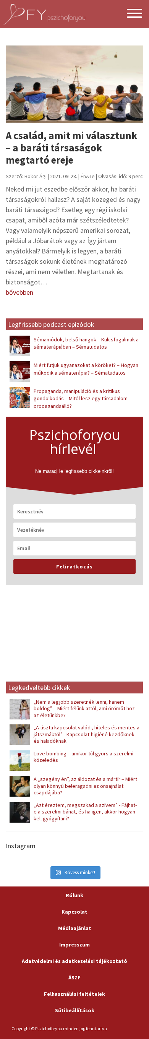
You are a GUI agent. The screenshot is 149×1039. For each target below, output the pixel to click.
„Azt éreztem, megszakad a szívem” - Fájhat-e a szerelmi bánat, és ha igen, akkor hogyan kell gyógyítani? (85, 812)
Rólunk (74, 895)
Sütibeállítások (74, 1010)
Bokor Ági (35, 176)
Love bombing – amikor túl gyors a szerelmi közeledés (83, 756)
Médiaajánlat (74, 928)
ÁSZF (74, 977)
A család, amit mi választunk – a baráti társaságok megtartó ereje (71, 148)
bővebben (19, 292)
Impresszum (74, 944)
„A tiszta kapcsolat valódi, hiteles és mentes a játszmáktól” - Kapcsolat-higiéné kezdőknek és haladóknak (86, 734)
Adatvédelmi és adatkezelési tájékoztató (74, 961)
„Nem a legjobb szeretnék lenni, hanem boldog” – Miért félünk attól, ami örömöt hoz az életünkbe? (84, 708)
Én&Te (88, 176)
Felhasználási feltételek (74, 993)
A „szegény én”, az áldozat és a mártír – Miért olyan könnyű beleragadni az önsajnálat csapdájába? (85, 786)
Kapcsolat (74, 911)
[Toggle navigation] (134, 14)
